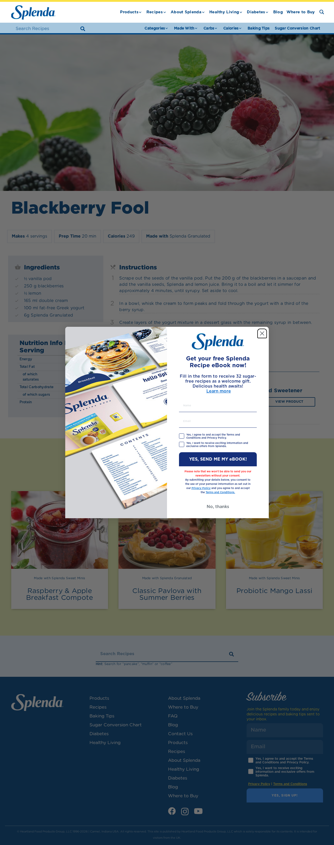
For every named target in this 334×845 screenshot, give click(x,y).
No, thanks (218, 507)
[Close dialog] (262, 333)
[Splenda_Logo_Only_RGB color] (33, 12)
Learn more (218, 391)
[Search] (82, 28)
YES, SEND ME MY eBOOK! (218, 459)
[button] (140, 12)
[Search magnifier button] (322, 12)
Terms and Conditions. (220, 492)
